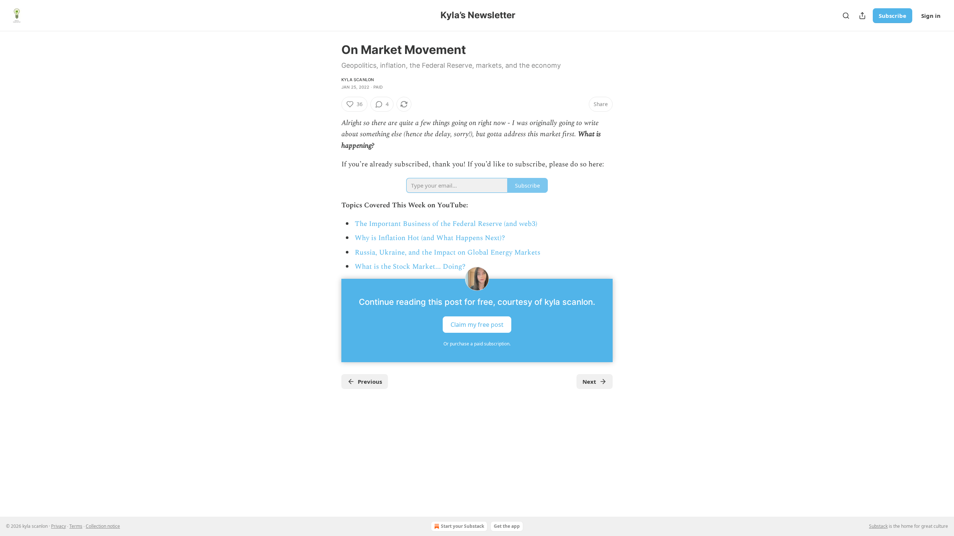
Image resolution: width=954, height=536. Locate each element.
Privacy (58, 526)
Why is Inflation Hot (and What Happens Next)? (430, 238)
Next (589, 381)
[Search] (845, 15)
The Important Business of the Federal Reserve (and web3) (446, 223)
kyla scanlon (357, 79)
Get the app (507, 526)
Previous (370, 381)
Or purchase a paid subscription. (477, 344)
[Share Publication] (862, 15)
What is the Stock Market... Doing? (410, 266)
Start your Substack (462, 526)
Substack (878, 526)
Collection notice (103, 526)
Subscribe (892, 15)
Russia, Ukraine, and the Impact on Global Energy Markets (447, 252)
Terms (75, 526)
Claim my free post (477, 324)
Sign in (931, 15)
